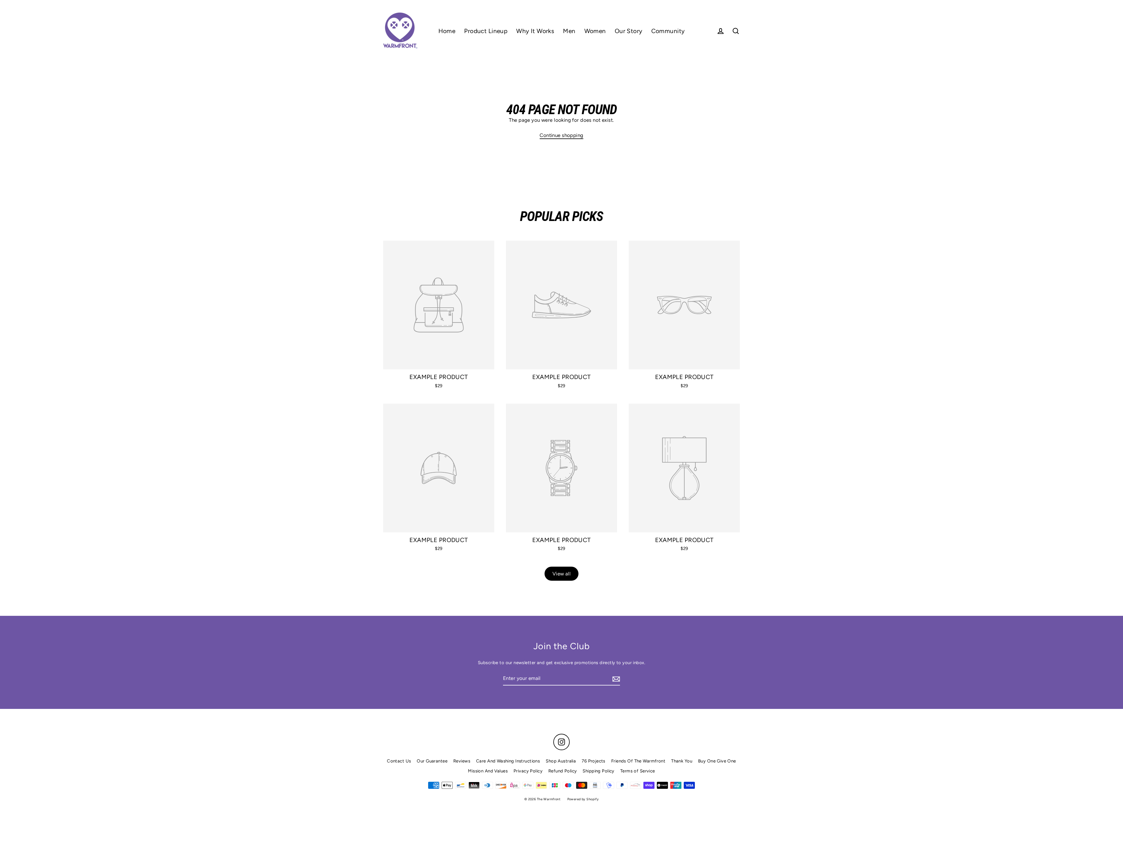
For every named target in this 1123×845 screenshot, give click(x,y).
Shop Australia (561, 761)
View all (561, 574)
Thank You (681, 761)
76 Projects (593, 761)
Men (569, 31)
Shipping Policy (598, 771)
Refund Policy (562, 771)
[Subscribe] (615, 678)
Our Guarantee (432, 761)
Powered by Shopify (583, 799)
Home (447, 31)
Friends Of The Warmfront (638, 761)
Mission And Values (488, 771)
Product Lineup (485, 31)
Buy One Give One (717, 761)
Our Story (629, 31)
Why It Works (535, 31)
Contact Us (399, 761)
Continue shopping (561, 135)
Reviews (461, 761)
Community (668, 31)
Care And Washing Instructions (508, 761)
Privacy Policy (528, 771)
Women (595, 31)
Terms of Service (637, 771)
